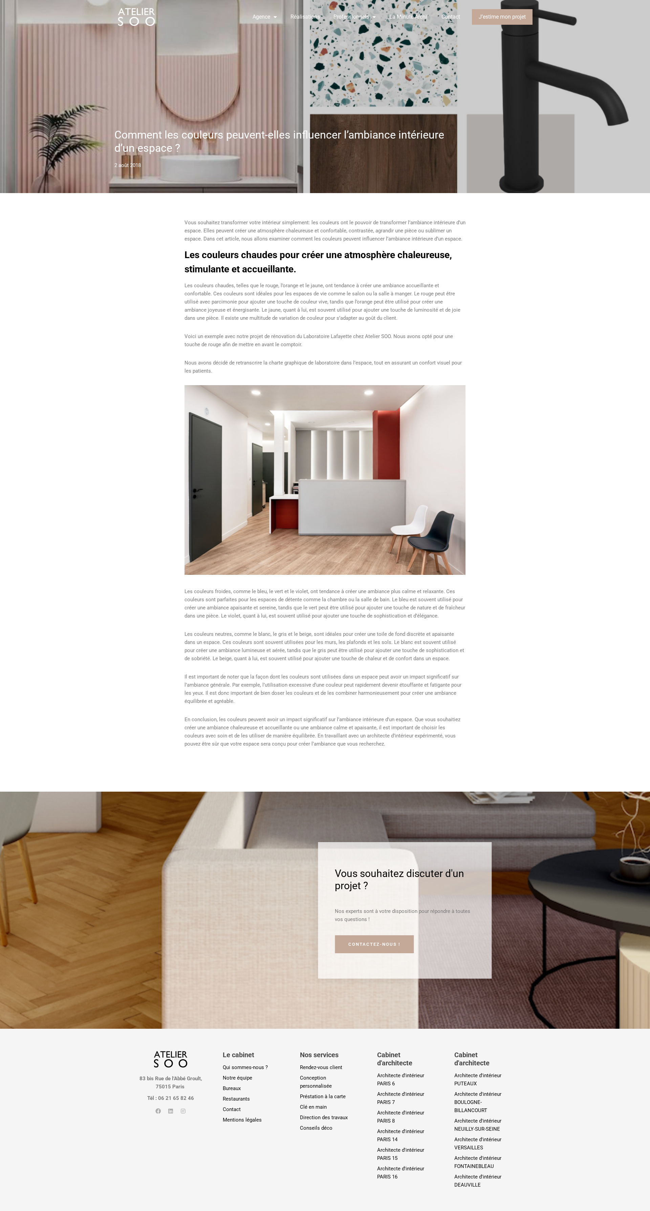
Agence (261, 17)
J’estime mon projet (502, 17)
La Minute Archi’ (408, 17)
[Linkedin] (170, 1111)
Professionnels (351, 17)
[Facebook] (158, 1111)
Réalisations (305, 17)
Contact (450, 17)
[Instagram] (183, 1111)
